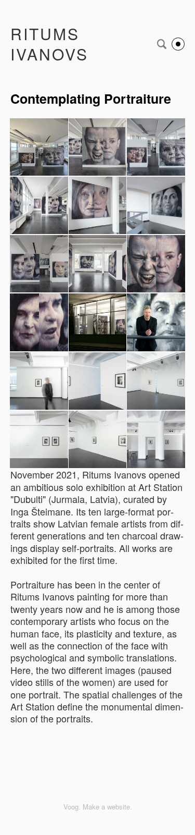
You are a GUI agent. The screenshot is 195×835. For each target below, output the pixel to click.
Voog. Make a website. (97, 807)
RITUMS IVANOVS (49, 43)
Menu (178, 44)
